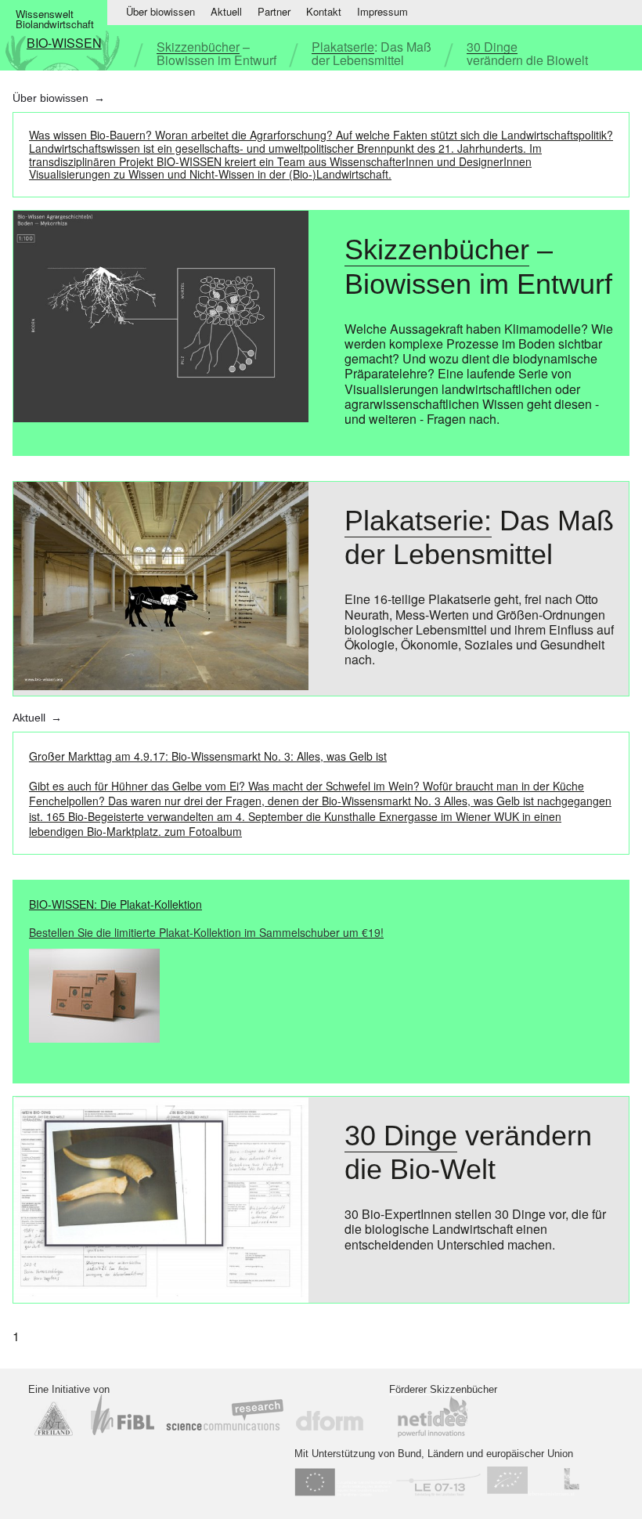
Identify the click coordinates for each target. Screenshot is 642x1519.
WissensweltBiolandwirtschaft (55, 19)
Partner (274, 11)
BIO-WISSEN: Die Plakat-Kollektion (206, 918)
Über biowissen (160, 11)
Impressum (382, 11)
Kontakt (323, 11)
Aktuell (226, 11)
